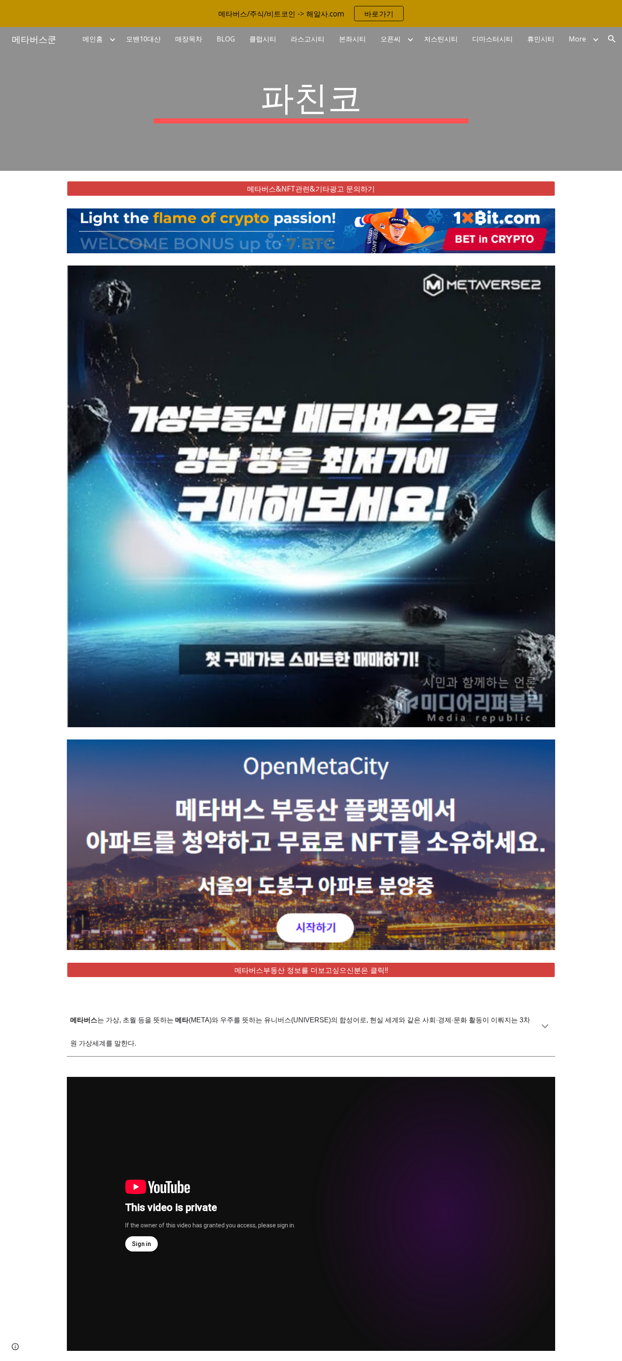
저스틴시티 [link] (441, 39)
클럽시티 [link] (262, 39)
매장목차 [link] (188, 39)
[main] (311, 99)
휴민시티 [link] (540, 39)
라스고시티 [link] (308, 39)
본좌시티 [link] (352, 39)
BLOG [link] (226, 39)
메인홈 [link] (93, 39)
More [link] (577, 39)
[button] (612, 39)
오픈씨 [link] (390, 39)
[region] (311, 13)
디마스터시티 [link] (492, 39)
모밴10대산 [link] (143, 39)
